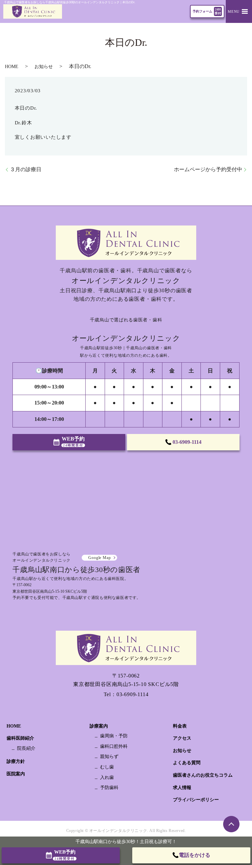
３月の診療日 (25, 169)
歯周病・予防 (114, 735)
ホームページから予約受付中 (208, 169)
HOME (11, 66)
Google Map (99, 557)
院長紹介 (26, 748)
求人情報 (182, 787)
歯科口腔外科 (114, 746)
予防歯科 (109, 787)
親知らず (109, 756)
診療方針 (16, 761)
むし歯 (107, 767)
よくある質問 (186, 762)
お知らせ (43, 66)
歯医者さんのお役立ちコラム (203, 775)
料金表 (180, 726)
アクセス (182, 738)
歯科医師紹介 (20, 738)
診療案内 (99, 726)
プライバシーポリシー (196, 799)
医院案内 (16, 773)
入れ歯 (107, 777)
